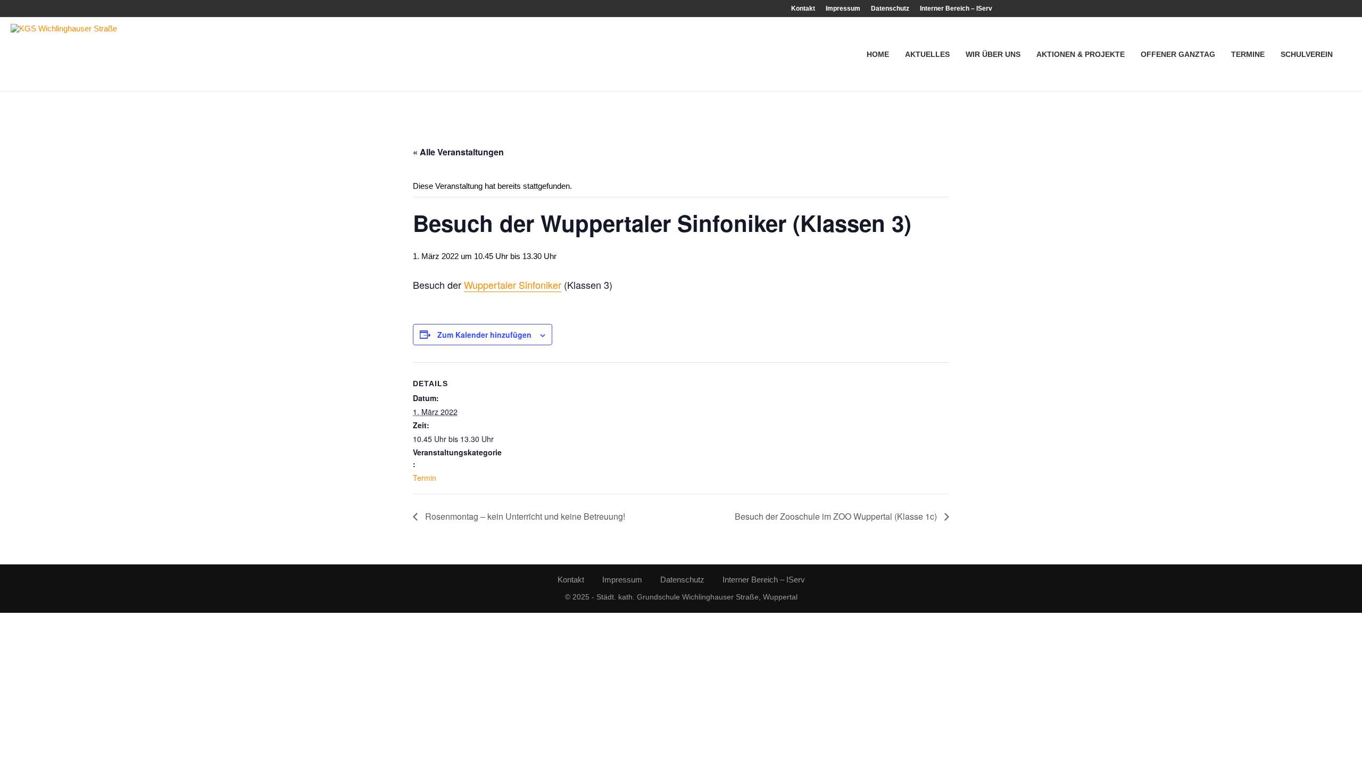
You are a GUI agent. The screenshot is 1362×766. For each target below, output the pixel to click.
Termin (424, 477)
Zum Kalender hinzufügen (484, 334)
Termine (1248, 54)
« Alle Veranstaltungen (458, 152)
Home (878, 54)
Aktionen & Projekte (1080, 54)
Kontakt (803, 8)
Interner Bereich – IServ (956, 8)
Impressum (843, 8)
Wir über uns (993, 54)
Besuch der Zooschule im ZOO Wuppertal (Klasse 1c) (837, 516)
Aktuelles (927, 54)
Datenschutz (890, 8)
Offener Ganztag (1178, 54)
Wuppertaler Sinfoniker (512, 285)
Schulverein (1307, 54)
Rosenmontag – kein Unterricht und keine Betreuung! (524, 516)
